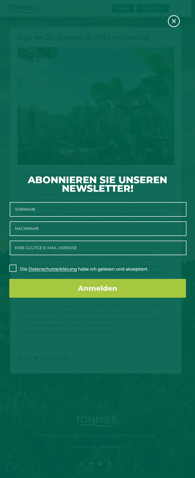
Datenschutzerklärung (53, 269)
